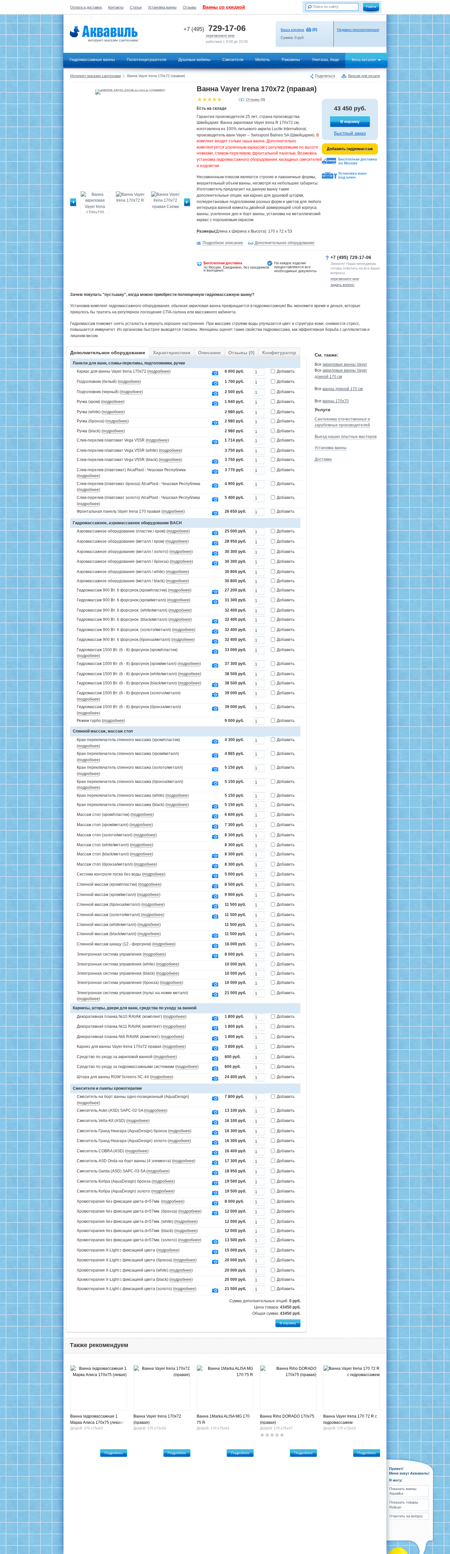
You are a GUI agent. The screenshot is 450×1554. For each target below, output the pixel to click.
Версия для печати (364, 76)
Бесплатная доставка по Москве (357, 161)
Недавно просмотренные (358, 30)
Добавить (286, 371)
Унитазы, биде (325, 59)
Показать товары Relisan (403, 1504)
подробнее (159, 371)
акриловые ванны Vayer (345, 364)
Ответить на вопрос (406, 1516)
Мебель (262, 59)
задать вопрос (342, 285)
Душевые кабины (194, 59)
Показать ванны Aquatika (402, 1491)
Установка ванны (162, 7)
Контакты (116, 7)
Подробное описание (223, 243)
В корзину (350, 121)
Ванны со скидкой (224, 7)
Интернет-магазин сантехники (95, 76)
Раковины (291, 59)
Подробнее (113, 1453)
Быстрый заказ (350, 133)
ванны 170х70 (336, 401)
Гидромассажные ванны (92, 59)
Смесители (232, 59)
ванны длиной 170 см (343, 389)
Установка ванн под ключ (352, 175)
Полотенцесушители (146, 59)
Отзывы (189, 7)
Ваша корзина (292, 30)
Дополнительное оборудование (285, 243)
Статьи (136, 7)
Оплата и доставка (86, 7)
